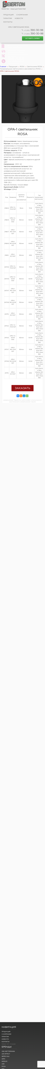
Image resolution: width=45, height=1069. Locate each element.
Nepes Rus (5, 1056)
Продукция (8, 15)
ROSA (4, 1066)
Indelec (4, 1061)
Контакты (7, 22)
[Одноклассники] (21, 395)
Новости (19, 18)
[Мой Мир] (24, 395)
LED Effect (6, 1054)
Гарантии (7, 18)
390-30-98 (33, 30)
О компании (22, 15)
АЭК (3, 1064)
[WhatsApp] (27, 395)
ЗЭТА (3, 1059)
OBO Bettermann (8, 1051)
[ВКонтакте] (18, 395)
